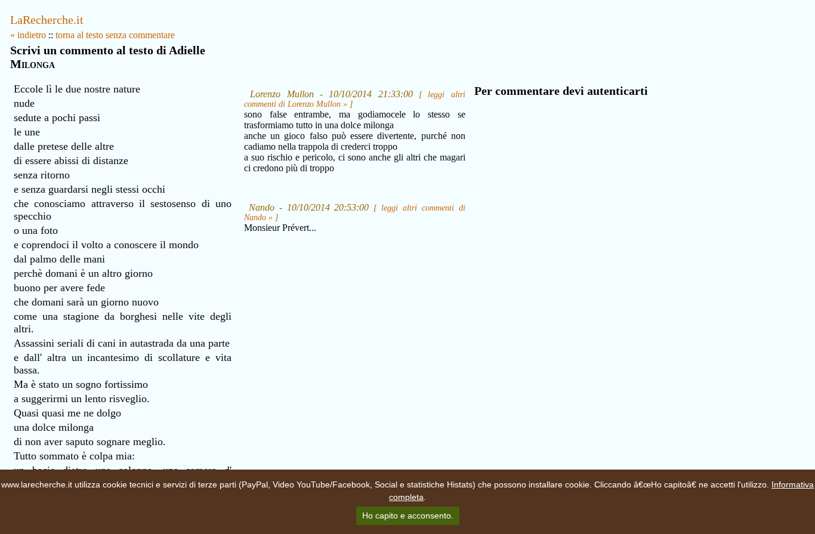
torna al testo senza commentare (115, 35)
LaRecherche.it (47, 19)
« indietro (28, 35)
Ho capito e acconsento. (407, 515)
